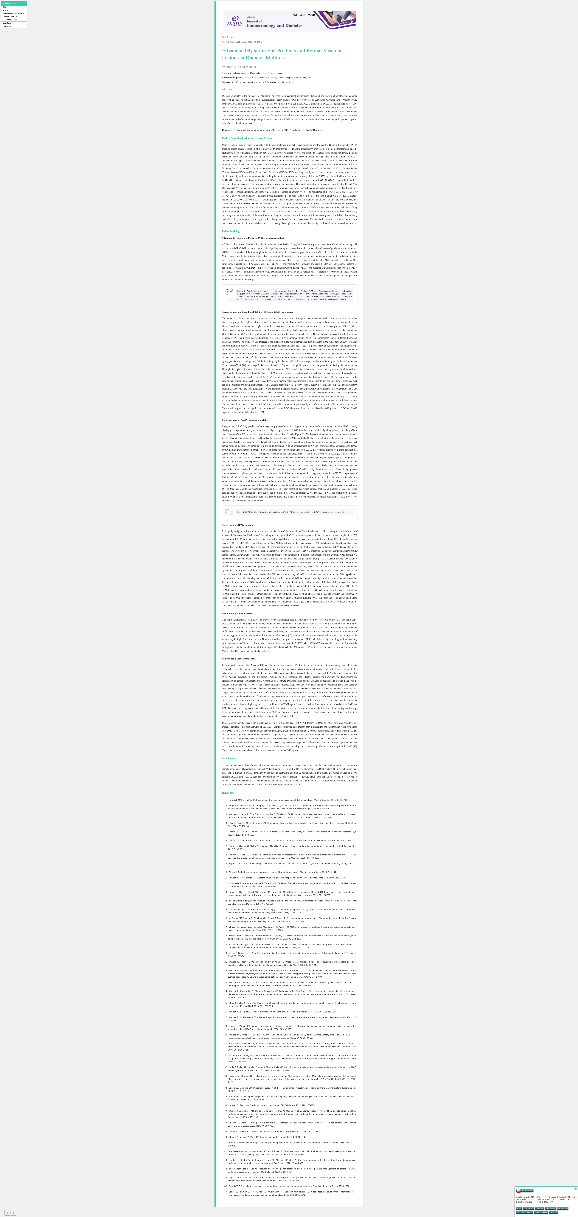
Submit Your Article (540, 1212)
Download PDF (527, 1190)
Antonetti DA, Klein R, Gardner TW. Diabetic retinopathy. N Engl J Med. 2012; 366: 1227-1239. (274, 1131)
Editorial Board (562, 1208)
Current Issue (550, 1208)
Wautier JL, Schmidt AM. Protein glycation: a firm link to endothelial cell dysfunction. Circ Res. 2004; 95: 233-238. (282, 1012)
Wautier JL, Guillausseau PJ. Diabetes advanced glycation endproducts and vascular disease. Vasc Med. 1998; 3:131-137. (287, 878)
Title (4, 7)
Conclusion (7, 23)
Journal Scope (528, 1208)
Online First (540, 1208)
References (7, 26)
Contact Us (553, 1212)
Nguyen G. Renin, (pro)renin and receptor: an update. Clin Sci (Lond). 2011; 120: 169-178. (272, 1105)
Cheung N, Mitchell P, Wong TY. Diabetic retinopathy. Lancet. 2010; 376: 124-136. (268, 1137)
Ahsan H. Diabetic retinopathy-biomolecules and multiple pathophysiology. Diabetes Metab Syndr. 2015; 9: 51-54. (283, 872)
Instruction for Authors (524, 1212)
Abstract (6, 10)
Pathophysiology (10, 20)
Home (519, 1208)
